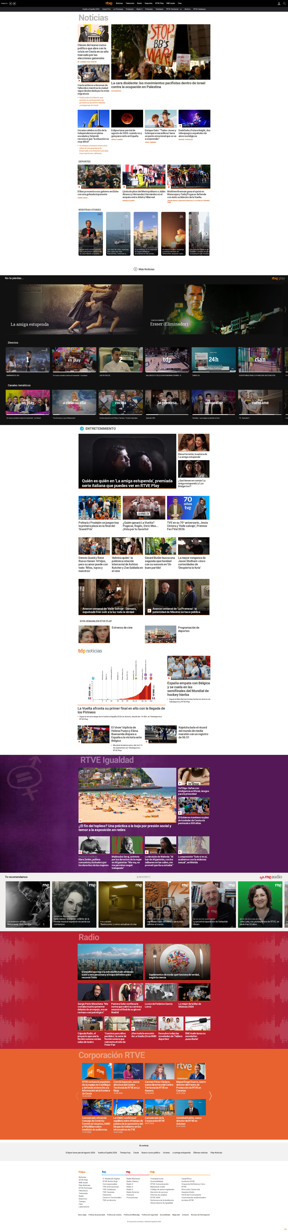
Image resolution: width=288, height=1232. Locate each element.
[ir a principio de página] (285, 1229)
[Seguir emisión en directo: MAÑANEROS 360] (28, 363)
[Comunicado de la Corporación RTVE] (159, 1112)
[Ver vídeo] (28, 903)
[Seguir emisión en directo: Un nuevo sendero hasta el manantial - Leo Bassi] (74, 363)
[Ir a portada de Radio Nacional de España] (137, 1172)
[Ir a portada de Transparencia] (179, 1172)
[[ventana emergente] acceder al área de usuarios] (279, 3)
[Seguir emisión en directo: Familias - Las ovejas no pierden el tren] (214, 406)
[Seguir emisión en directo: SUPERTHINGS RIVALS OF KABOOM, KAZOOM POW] (260, 363)
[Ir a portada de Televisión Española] (113, 1172)
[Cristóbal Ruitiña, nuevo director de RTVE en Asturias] (191, 1113)
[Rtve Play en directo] (10, 3)
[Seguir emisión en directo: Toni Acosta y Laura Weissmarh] (74, 406)
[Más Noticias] (144, 269)
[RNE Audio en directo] (14, 3)
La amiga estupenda (181, 1152)
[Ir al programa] (74, 309)
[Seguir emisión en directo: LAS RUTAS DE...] (121, 363)
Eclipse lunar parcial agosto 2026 (80, 1152)
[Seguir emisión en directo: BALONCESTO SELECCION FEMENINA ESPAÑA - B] (167, 363)
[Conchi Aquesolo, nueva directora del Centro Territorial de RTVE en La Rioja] (128, 1078)
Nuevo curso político (151, 1152)
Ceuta (136, 1152)
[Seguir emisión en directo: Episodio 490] (167, 406)
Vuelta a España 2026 (107, 1152)
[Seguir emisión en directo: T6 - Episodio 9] (260, 406)
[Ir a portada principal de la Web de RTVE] (89, 1172)
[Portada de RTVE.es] (109, 4)
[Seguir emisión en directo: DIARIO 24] (214, 363)
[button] (2, 310)
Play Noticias (216, 1152)
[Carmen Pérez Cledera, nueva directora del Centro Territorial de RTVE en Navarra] (159, 1078)
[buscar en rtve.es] (284, 3)
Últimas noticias (200, 1152)
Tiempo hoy (125, 1152)
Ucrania (166, 1152)
